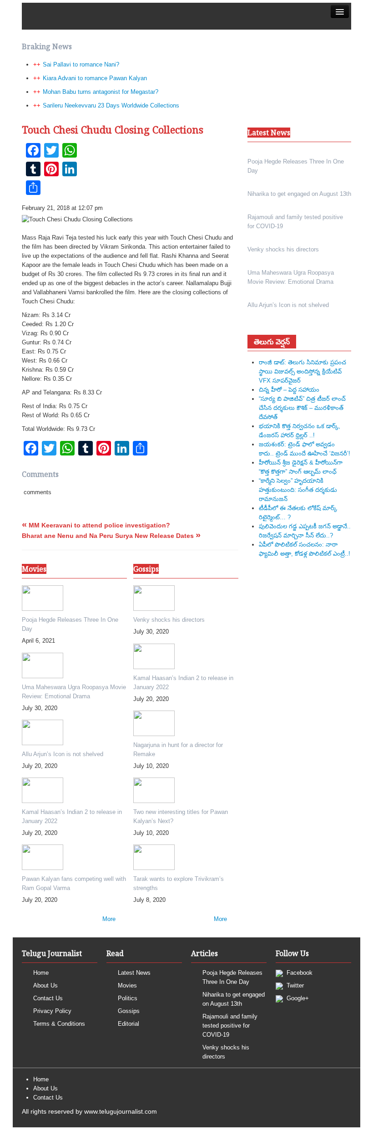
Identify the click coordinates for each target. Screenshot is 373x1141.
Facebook (299, 972)
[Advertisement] (186, 138)
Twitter (294, 985)
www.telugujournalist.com (120, 1111)
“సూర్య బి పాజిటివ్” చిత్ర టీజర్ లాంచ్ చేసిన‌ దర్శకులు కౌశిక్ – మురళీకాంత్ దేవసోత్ (302, 407)
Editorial (128, 1023)
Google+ (297, 998)
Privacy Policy (52, 1011)
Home (41, 972)
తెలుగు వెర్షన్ (272, 342)
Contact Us (48, 998)
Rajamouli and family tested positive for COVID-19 (229, 1025)
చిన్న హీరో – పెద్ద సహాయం (289, 389)
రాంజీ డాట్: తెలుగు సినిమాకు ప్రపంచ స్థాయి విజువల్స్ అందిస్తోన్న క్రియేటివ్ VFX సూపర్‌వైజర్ (302, 371)
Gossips (129, 1011)
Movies (127, 985)
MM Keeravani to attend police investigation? (96, 525)
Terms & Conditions (59, 1023)
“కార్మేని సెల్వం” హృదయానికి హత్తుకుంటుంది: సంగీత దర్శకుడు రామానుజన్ (298, 489)
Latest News (134, 972)
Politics (127, 998)
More (109, 919)
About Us (45, 985)
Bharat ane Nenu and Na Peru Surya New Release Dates (111, 535)
